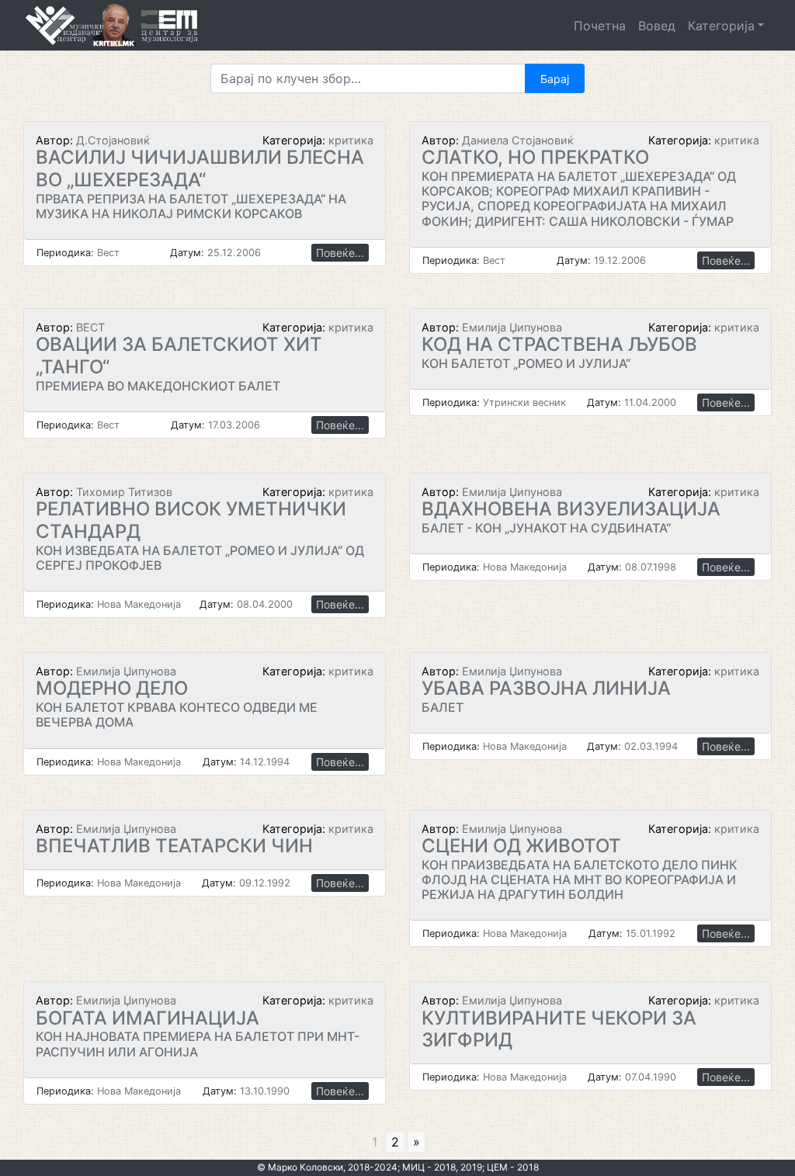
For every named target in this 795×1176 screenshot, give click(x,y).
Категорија (721, 25)
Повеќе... (340, 252)
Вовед (656, 25)
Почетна (600, 25)
